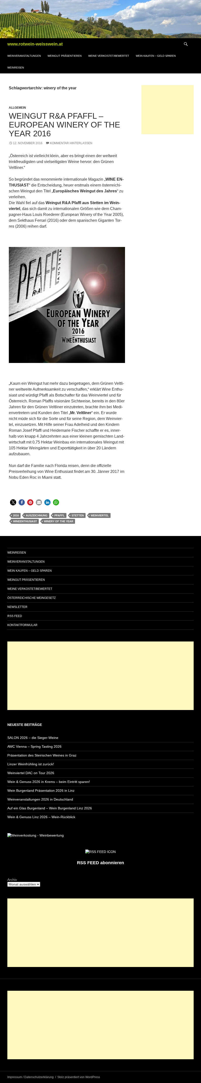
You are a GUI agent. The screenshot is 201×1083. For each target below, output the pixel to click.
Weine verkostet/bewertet (108, 55)
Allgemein (17, 107)
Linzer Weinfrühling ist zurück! (30, 764)
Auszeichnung (37, 515)
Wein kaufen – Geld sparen (156, 55)
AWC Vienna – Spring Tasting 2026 (34, 746)
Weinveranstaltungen (24, 55)
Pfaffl (59, 515)
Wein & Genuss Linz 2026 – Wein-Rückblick (41, 817)
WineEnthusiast (25, 521)
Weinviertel (100, 515)
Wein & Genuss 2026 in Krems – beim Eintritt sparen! (48, 782)
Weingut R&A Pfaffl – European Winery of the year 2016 (64, 124)
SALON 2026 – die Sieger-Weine (32, 738)
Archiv (12, 880)
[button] (13, 502)
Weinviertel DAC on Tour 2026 (30, 773)
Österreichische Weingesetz (31, 598)
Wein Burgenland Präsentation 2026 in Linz (41, 790)
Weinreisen (15, 67)
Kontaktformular (22, 625)
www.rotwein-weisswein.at (35, 44)
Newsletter (17, 607)
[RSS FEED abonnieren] (100, 851)
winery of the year (58, 521)
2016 (16, 515)
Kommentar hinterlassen (71, 143)
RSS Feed (14, 616)
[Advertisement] (167, 109)
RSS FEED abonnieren (100, 862)
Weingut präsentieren (65, 55)
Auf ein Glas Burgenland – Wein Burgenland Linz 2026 (49, 808)
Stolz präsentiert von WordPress (78, 1077)
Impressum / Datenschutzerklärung (30, 1077)
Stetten (78, 515)
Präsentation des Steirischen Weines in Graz (41, 755)
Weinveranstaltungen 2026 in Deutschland (40, 799)
